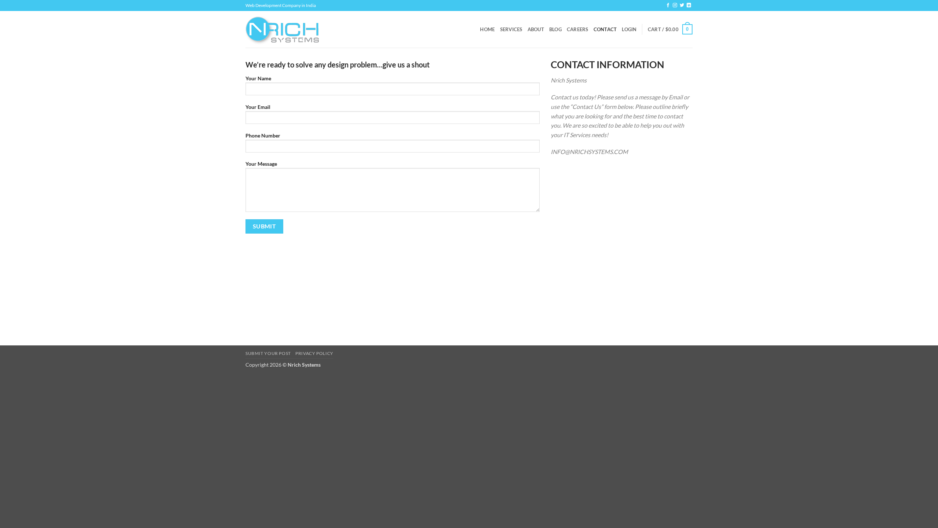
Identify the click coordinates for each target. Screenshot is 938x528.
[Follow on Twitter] (682, 5)
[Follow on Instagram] (675, 5)
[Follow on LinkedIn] (689, 5)
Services (511, 29)
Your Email (257, 107)
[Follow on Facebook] (668, 5)
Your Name (258, 78)
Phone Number (262, 135)
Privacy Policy (314, 353)
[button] (629, 29)
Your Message (261, 164)
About (536, 29)
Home (487, 29)
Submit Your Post (268, 353)
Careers (577, 29)
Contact (605, 29)
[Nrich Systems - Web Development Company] (282, 29)
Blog (555, 29)
